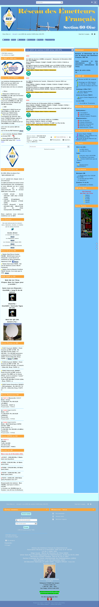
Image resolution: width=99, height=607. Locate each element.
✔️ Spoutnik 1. (82, 180)
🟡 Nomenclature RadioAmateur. (82, 165)
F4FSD (87, 200)
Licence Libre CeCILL (56, 604)
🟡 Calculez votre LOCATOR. (87, 155)
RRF (7, 412)
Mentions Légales (61, 519)
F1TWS (87, 198)
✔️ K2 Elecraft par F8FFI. (85, 178)
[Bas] (97, 248)
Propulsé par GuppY (38, 602)
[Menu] (95, 2)
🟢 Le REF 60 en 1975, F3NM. (86, 84)
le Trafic (86, 143)
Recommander (60, 513)
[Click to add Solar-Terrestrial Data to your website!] (86, 223)
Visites (12, 50)
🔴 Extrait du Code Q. (85, 125)
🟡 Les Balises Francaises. (86, 157)
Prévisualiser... (57, 140)
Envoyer (26, 527)
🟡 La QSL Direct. (83, 149)
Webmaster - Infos (72, 510)
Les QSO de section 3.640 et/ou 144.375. (44, 50)
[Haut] (97, 243)
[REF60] (49, 18)
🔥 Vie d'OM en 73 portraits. (86, 103)
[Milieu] (97, 246)
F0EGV (87, 195)
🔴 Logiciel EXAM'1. (84, 114)
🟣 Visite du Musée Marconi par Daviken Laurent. (86, 139)
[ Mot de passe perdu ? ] (26, 530)
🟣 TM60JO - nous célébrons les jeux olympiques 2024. (86, 136)
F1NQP (87, 197)
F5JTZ (88, 202)
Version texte (59, 516)
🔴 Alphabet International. (86, 124)
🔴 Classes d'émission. (85, 122)
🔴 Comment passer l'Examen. (87, 116)
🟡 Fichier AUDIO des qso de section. (87, 159)
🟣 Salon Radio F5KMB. (84, 134)
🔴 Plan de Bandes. (84, 120)
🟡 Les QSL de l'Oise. (85, 151)
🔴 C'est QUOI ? (83, 112)
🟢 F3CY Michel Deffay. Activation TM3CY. (84, 92)
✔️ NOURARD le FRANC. (86, 184)
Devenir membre (26, 513)
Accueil (15, 34)
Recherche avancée (49, 149)
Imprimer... (67, 140)
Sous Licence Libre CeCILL (58, 602)
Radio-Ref (71, 561)
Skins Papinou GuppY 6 (43, 604)
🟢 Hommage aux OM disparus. (86, 82)
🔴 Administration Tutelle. (86, 127)
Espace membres (26, 510)
